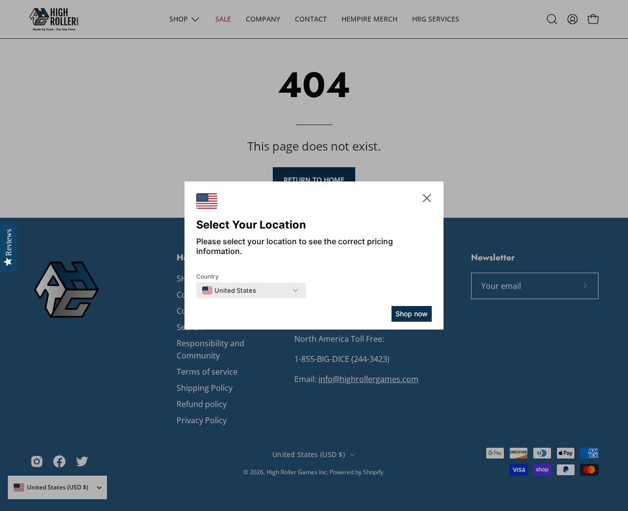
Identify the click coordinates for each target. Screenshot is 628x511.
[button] (427, 199)
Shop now (411, 313)
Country (207, 276)
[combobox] (229, 290)
